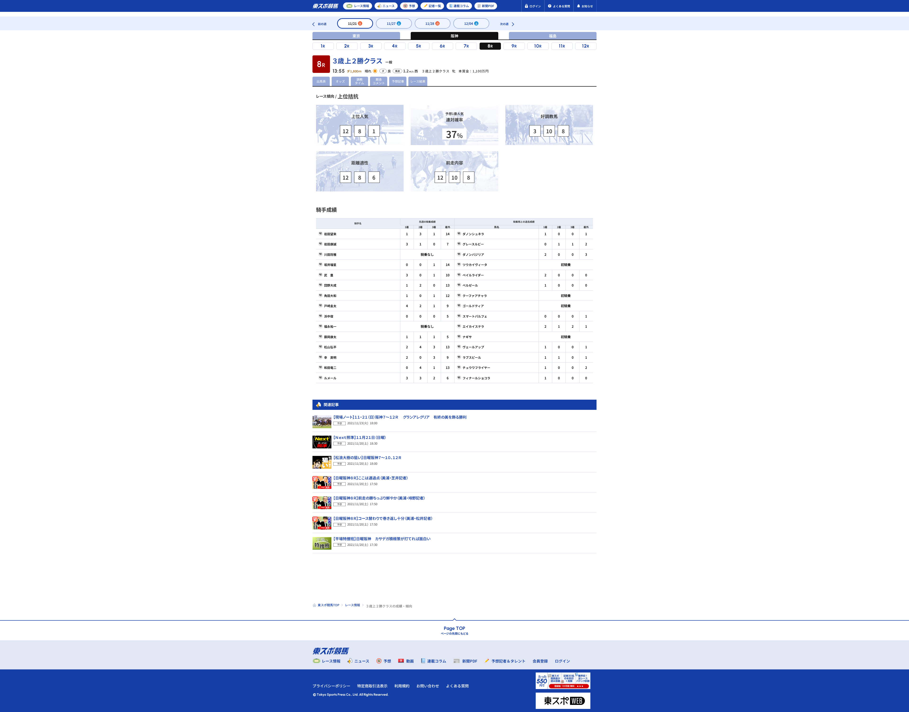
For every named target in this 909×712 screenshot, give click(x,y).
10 (536, 46)
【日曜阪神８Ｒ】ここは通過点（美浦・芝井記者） (370, 478)
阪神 (454, 36)
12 (584, 46)
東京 (356, 36)
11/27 (393, 23)
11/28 (432, 23)
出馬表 (321, 81)
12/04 (471, 23)
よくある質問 (457, 686)
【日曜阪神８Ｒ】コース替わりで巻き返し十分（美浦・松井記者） (383, 518)
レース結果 (417, 81)
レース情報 (352, 605)
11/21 (354, 23)
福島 (553, 36)
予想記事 (398, 81)
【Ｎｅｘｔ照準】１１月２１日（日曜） (359, 437)
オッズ (340, 81)
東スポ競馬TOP (328, 605)
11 (561, 46)
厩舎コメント (379, 81)
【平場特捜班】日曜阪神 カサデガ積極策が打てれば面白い (381, 538)
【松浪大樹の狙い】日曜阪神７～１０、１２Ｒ (367, 457)
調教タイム (359, 81)
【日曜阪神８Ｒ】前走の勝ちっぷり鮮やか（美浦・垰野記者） (379, 498)
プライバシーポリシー (331, 686)
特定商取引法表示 (372, 686)
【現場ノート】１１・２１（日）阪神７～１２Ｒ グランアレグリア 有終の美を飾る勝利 (400, 417)
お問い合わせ (427, 686)
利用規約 (402, 686)
